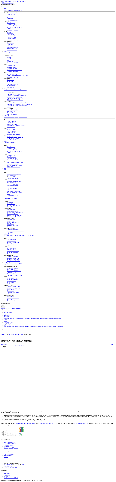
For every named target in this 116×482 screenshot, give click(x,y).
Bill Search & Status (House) (14, 174)
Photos (8, 245)
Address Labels (11, 85)
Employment (10, 18)
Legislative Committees (9, 142)
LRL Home (3, 334)
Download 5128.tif (19, 345)
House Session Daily (12, 278)
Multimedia (6, 234)
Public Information (11, 37)
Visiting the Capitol (8, 445)
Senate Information (11, 283)
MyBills (9, 189)
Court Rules (10, 232)
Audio (14, 239)
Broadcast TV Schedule (13, 138)
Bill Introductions (11, 175)
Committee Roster (11, 24)
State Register (10, 226)
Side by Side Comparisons (13, 167)
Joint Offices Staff (11, 111)
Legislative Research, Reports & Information (15, 263)
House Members (11, 14)
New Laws (9, 299)
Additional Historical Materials (53, 318)
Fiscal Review (10, 296)
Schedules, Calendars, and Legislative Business (15, 117)
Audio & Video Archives (13, 242)
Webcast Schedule (11, 241)
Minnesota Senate (8, 53)
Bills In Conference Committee (14, 165)
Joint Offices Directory (12, 110)
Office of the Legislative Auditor (15, 98)
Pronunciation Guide (12, 48)
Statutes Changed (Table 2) (13, 216)
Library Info (7, 325)
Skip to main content (6, 1)
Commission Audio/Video (13, 261)
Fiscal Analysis (10, 34)
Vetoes (8, 194)
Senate (5, 51)
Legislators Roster (11, 281)
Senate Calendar (11, 132)
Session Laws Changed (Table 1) (15, 215)
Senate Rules (10, 81)
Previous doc (4, 344)
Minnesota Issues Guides (13, 298)
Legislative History (8, 322)
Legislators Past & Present (13, 288)
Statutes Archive (11, 206)
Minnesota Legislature (7, 3)
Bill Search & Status (12, 188)
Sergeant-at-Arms (11, 38)
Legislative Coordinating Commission (16, 95)
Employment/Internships (10, 443)
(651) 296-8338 (8, 464)
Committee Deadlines (12, 30)
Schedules (6, 115)
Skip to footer (24, 1)
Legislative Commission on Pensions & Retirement (19, 104)
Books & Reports (8, 312)
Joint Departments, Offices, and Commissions (15, 90)
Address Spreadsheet (12, 50)
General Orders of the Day (13, 134)
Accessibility (10, 112)
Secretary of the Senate (12, 74)
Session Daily (10, 244)
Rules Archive (10, 224)
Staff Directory (28, 326)
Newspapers (7, 315)
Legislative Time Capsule (13, 292)
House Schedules (11, 121)
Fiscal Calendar (11, 127)
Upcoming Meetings (12, 25)
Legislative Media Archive (13, 258)
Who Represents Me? (12, 20)
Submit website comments (10, 467)
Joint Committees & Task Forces (15, 162)
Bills (5, 168)
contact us (9, 421)
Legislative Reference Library (14, 97)
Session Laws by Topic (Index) (14, 212)
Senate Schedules (11, 129)
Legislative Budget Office (13, 94)
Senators (9, 57)
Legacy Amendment (12, 114)
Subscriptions (10, 87)
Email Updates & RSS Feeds (11, 478)
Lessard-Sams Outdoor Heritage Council (17, 105)
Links (5, 321)
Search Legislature (5, 4)
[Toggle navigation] (1, 6)
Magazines (6, 314)
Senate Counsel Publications (14, 271)
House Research (11, 35)
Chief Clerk (10, 33)
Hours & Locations (19, 326)
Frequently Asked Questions (11, 448)
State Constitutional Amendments (15, 231)
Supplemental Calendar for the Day (16, 125)
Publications (7, 262)
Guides (5, 319)
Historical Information (9, 442)
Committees (7, 141)
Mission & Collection (9, 326)
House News (7, 473)
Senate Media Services (12, 252)
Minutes (9, 28)
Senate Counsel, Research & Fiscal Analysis (18, 75)
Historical (6, 316)
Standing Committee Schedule (14, 27)
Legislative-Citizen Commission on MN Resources (19, 102)
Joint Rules (9, 45)
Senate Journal (10, 80)
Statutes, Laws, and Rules (10, 198)
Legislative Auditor (11, 272)
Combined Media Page (12, 256)
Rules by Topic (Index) (12, 222)
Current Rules (10, 221)
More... (9, 107)
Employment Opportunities (56, 326)
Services (34, 326)
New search (4, 336)
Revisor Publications (12, 273)
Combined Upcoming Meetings (15, 137)
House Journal (10, 43)
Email (22, 464)
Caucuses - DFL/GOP (12, 40)
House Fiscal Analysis (12, 268)
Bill (14, 177)
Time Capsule (35, 318)
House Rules (10, 44)
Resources (13, 324)
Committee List (11, 23)
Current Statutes (11, 204)
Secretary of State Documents (15, 334)
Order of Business (11, 122)
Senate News (7, 475)
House (5, 8)
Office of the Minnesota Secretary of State (25, 423)
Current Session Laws (12, 195)
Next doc (113, 344)
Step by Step (7, 324)
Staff (8, 17)
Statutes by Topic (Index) (13, 205)
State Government (14, 318)
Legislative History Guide (13, 286)
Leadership (9, 15)
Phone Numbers (8, 466)
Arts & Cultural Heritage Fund (80, 423)
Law (5, 196)
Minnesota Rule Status (12, 225)
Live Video (10, 239)
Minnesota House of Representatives (13, 10)
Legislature (6, 318)
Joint (5, 88)
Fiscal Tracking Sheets (12, 178)
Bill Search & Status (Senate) (14, 181)
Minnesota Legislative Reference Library (11, 308)
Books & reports (11, 301)
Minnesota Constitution (13, 229)
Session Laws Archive (12, 214)
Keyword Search (11, 202)
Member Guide (11, 282)
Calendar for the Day (12, 124)
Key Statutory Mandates (43, 326)
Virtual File (42, 318)
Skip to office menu (16, 1)
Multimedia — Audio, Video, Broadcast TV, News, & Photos (19, 235)
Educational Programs (12, 47)
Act (17, 177)
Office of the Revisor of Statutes (15, 100)
